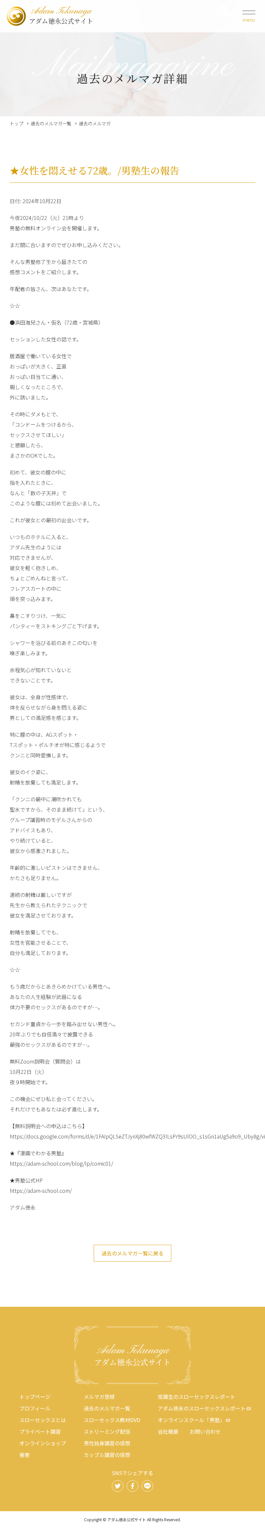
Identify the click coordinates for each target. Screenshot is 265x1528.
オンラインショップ (42, 1443)
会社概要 (168, 1431)
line (147, 1486)
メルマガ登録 (99, 1396)
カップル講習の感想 (107, 1455)
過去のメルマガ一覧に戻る (132, 1253)
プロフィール (34, 1408)
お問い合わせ (205, 1431)
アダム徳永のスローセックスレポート (202, 1408)
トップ (16, 123)
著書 (24, 1455)
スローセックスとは (42, 1420)
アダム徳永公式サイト (61, 16)
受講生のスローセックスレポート (196, 1396)
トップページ (34, 1396)
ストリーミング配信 (107, 1431)
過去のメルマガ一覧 (51, 123)
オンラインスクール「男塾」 (191, 1419)
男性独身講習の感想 (107, 1443)
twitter (117, 1486)
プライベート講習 (40, 1431)
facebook (132, 1486)
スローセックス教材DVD (112, 1420)
